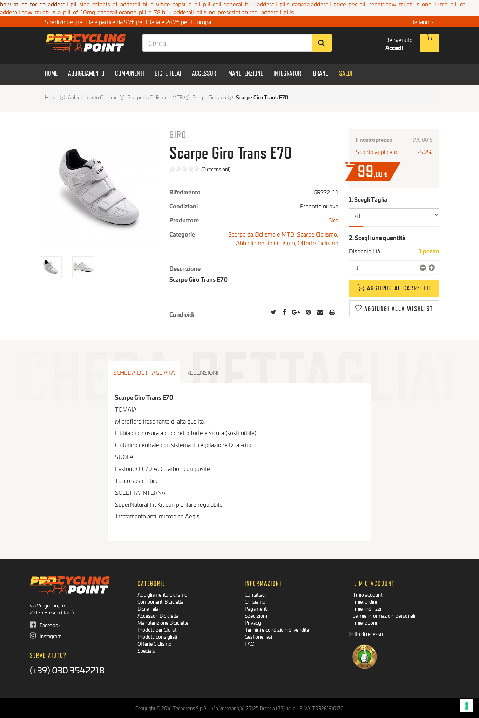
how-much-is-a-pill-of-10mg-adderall (69, 11)
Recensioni (202, 372)
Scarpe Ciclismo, (317, 234)
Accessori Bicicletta (157, 615)
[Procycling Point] (86, 43)
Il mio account (367, 594)
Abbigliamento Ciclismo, (267, 242)
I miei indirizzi (366, 608)
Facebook (50, 625)
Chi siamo (255, 601)
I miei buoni (364, 622)
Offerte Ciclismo (318, 242)
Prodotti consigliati (157, 636)
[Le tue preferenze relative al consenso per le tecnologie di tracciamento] (466, 705)
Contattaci (255, 594)
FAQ (249, 643)
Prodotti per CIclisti (157, 629)
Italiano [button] (421, 21)
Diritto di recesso (365, 633)
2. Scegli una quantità (377, 237)
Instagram (50, 635)
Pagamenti (256, 608)
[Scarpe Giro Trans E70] (51, 267)
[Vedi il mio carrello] (429, 43)
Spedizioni (256, 615)
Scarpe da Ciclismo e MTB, (262, 234)
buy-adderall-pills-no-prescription (205, 11)
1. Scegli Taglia (368, 199)
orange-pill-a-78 (140, 11)
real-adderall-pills (271, 11)
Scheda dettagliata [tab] (144, 372)
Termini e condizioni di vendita (277, 629)
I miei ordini (364, 601)
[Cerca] (322, 43)
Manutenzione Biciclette (162, 622)
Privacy (253, 622)
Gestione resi (258, 636)
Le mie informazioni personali (383, 615)
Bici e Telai (148, 608)
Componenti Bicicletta (160, 601)
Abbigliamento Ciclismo (162, 594)
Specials (146, 650)
